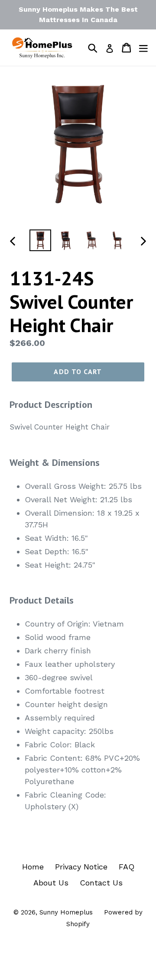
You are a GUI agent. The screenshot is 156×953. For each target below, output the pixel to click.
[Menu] (143, 47)
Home (33, 866)
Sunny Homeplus (66, 912)
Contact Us (101, 882)
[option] (40, 240)
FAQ (126, 866)
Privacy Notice (81, 866)
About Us (50, 882)
